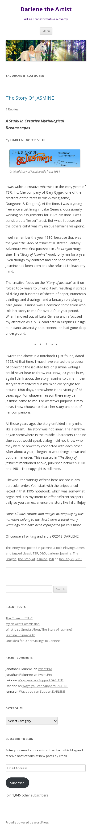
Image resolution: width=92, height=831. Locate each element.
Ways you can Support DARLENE (40, 680)
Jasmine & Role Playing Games (63, 548)
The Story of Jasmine (32, 559)
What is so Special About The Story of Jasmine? (39, 629)
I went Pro (45, 669)
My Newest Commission (23, 624)
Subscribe (17, 783)
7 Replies (12, 109)
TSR (51, 559)
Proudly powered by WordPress (27, 822)
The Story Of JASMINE (30, 98)
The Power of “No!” (19, 618)
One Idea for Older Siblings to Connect (33, 641)
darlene (53, 553)
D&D (43, 553)
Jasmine (65, 553)
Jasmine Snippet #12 (20, 635)
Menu (46, 31)
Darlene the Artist (46, 9)
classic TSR (30, 553)
